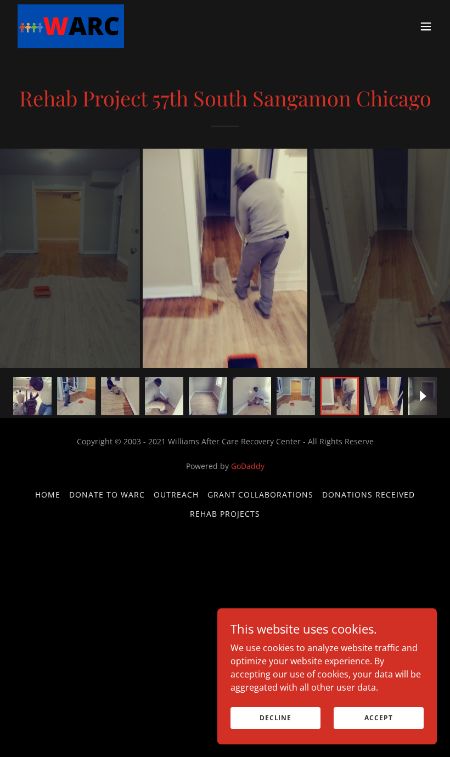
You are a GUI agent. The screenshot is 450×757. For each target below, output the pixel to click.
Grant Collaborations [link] (260, 494)
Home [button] (47, 494)
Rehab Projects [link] (225, 514)
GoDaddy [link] (248, 466)
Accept (378, 717)
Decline (275, 717)
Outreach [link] (176, 494)
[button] (426, 26)
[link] (71, 26)
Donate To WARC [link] (107, 494)
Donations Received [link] (368, 494)
